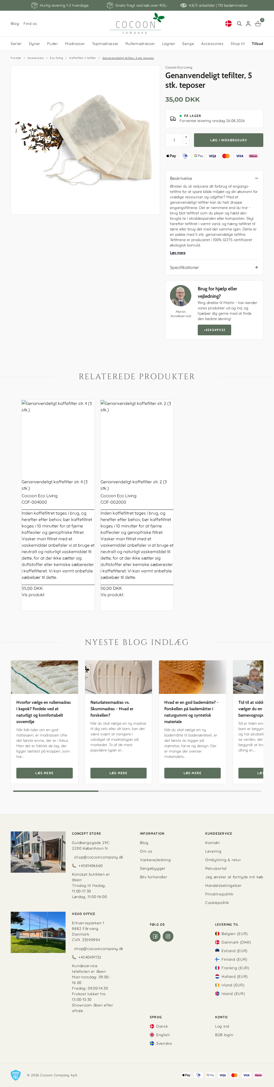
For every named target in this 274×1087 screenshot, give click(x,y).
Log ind (222, 1026)
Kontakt (212, 842)
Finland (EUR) (234, 959)
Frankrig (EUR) (235, 968)
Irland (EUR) (233, 985)
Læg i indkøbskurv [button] (228, 140)
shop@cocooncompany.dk (98, 857)
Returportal (216, 868)
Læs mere (177, 252)
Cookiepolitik (217, 902)
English (163, 1034)
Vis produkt (33, 594)
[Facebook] (155, 936)
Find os (30, 23)
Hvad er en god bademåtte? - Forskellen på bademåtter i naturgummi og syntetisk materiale (191, 712)
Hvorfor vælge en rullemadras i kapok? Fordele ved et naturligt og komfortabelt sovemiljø (43, 712)
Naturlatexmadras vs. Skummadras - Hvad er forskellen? (111, 709)
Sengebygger (153, 868)
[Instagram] (168, 936)
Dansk (162, 1026)
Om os (146, 851)
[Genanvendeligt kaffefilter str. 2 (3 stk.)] (137, 436)
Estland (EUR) (235, 950)
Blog (15, 23)
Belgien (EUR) (235, 933)
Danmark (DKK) (236, 942)
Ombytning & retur (223, 859)
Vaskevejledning (155, 859)
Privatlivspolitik (219, 894)
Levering (213, 851)
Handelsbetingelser (223, 885)
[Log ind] (248, 23)
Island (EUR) (233, 993)
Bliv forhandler (153, 877)
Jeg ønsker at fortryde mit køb (234, 877)
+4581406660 (90, 865)
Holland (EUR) (235, 976)
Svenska (164, 1043)
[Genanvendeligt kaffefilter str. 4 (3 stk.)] (58, 436)
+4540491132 (214, 330)
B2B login (224, 1034)
